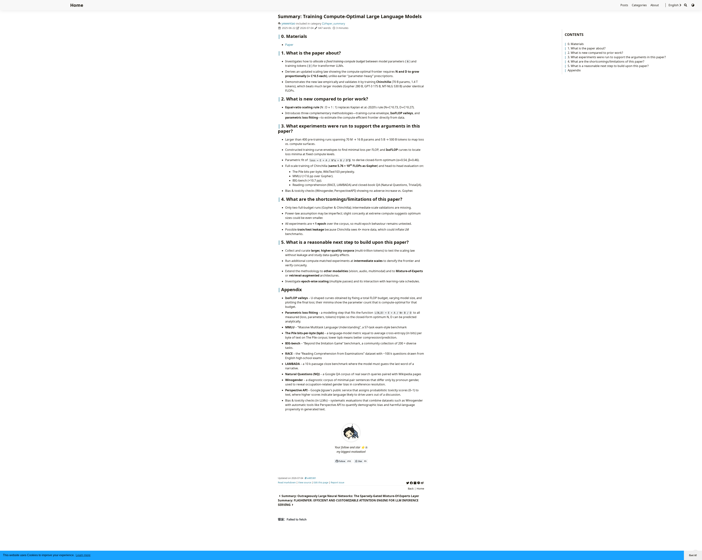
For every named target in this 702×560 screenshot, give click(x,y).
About (655, 5)
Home (76, 5)
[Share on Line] (418, 482)
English (674, 5)
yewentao (288, 23)
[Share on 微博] (422, 482)
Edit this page (321, 482)
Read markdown (287, 482)
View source (304, 482)
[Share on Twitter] (408, 482)
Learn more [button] (83, 555)
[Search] (685, 5)
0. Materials (576, 44)
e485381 (311, 478)
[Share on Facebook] (411, 482)
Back (411, 488)
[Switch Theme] (693, 5)
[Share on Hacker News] (415, 482)
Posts (624, 5)
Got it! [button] (693, 555)
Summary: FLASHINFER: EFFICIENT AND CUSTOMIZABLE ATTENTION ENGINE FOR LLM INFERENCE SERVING (348, 502)
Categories (640, 5)
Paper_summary (335, 23)
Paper (289, 45)
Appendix (574, 70)
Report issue (337, 482)
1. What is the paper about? (586, 48)
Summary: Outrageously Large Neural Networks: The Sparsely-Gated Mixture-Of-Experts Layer (350, 496)
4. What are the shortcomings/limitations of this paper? (606, 61)
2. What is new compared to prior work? (595, 53)
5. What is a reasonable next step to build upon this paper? (608, 66)
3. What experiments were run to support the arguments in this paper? (617, 57)
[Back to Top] (695, 544)
